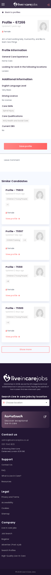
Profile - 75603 (14, 190)
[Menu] (3, 4)
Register (5, 539)
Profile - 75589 (14, 308)
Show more (26, 349)
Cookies (5, 508)
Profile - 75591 (14, 267)
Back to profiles (12, 12)
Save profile (25, 146)
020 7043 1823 (8, 444)
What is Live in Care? (11, 476)
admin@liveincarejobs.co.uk (15, 440)
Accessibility (7, 502)
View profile (12, 218)
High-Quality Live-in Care (14, 556)
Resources (6, 481)
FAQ (3, 470)
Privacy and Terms (10, 497)
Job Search (7, 533)
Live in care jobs (9, 528)
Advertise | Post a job (11, 544)
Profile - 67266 (13, 22)
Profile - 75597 (14, 231)
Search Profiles (9, 550)
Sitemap (6, 513)
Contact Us (7, 464)
